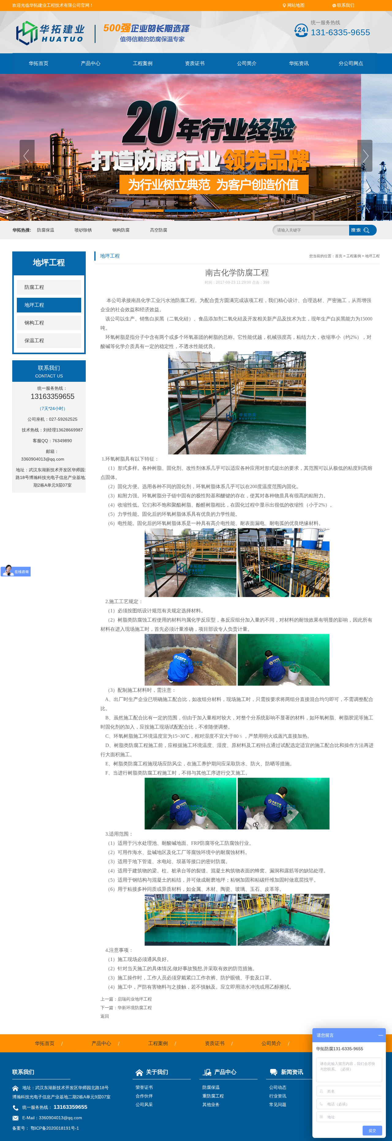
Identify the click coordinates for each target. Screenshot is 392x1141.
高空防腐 (158, 230)
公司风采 (144, 1104)
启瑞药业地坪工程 (135, 999)
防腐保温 (45, 230)
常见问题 (277, 1104)
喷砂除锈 (83, 230)
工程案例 (143, 63)
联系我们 (345, 5)
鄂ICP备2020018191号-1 (55, 1128)
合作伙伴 (144, 1095)
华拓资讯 (299, 63)
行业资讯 (277, 1095)
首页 (338, 256)
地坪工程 (372, 256)
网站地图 (295, 5)
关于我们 (157, 1072)
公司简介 (247, 63)
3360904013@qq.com (42, 459)
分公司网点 (351, 63)
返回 (104, 1016)
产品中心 (90, 63)
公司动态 (277, 1087)
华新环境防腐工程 (135, 1007)
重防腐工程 (213, 1095)
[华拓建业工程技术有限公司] (104, 40)
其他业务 (211, 1104)
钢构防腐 (121, 230)
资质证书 (195, 63)
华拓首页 (38, 63)
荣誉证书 (144, 1087)
